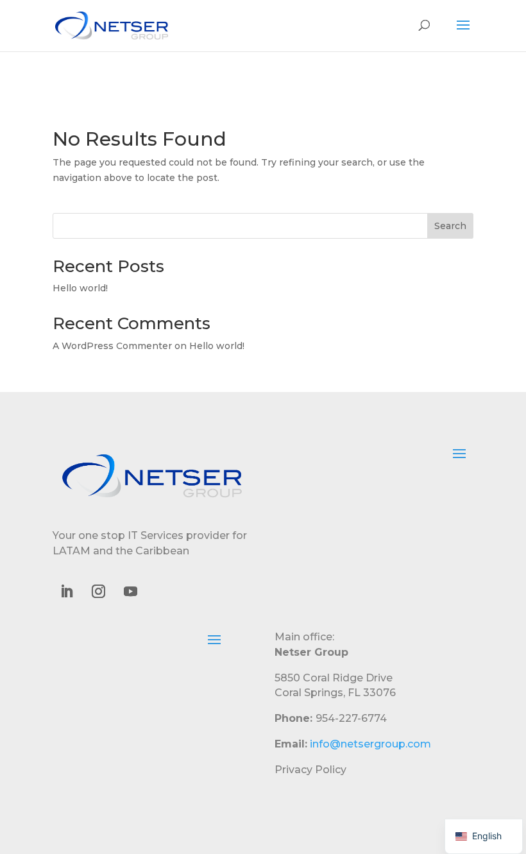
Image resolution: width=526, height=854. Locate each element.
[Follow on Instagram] (98, 591)
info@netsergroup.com (370, 744)
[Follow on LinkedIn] (66, 591)
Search (450, 226)
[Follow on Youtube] (130, 591)
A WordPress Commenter (112, 346)
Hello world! (80, 288)
